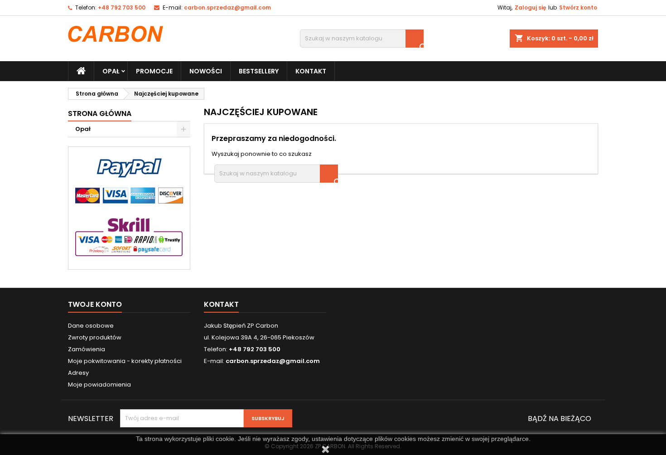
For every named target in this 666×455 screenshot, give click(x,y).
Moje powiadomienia (99, 384)
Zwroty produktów (94, 337)
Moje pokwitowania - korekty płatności (125, 361)
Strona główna (99, 113)
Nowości (205, 71)
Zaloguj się (530, 7)
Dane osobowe (91, 325)
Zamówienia (86, 349)
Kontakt (310, 71)
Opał (110, 71)
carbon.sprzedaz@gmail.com (227, 7)
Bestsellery (259, 71)
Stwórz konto (578, 7)
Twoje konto (95, 304)
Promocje (154, 71)
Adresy (78, 372)
